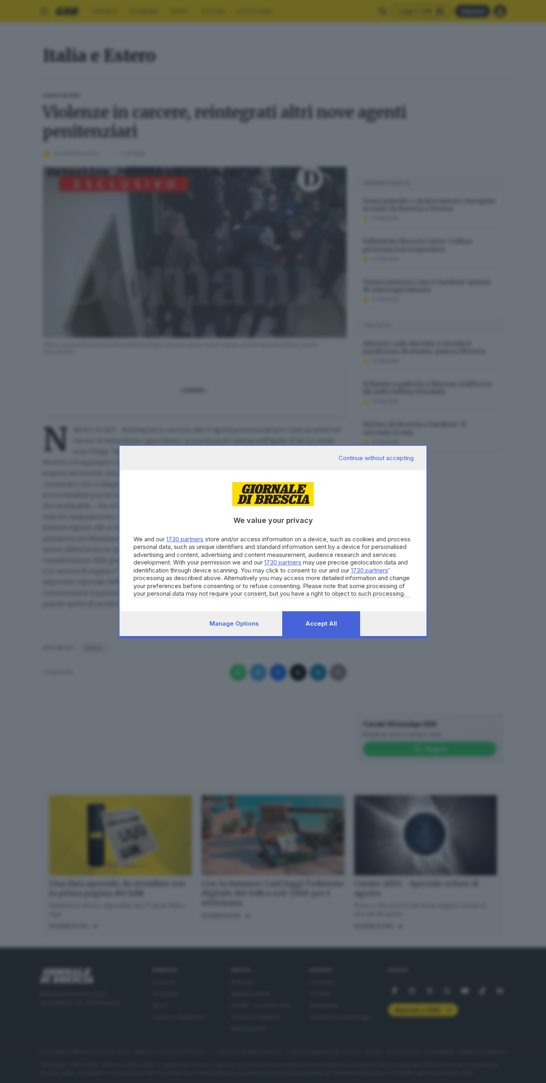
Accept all (321, 623)
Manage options (234, 623)
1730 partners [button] (184, 539)
